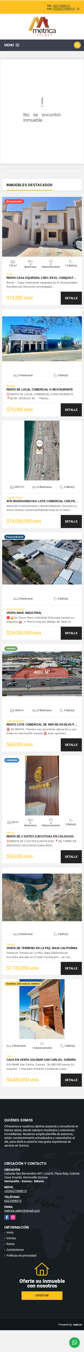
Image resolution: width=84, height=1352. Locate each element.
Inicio (10, 1232)
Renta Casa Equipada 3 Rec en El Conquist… (41, 277)
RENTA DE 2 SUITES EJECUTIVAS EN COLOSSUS (40, 836)
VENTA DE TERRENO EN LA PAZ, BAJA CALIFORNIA (41, 948)
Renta (10, 1244)
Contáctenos (15, 1249)
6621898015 (61, 5)
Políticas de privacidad (21, 1255)
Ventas (11, 1238)
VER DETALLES (42, 226)
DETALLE (71, 298)
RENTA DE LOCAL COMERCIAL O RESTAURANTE (39, 389)
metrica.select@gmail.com (22, 1210)
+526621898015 (63, 8)
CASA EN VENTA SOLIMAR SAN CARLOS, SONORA (41, 1059)
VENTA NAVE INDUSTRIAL (24, 613)
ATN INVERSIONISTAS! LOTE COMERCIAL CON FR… (42, 501)
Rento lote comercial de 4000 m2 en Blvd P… (41, 724)
